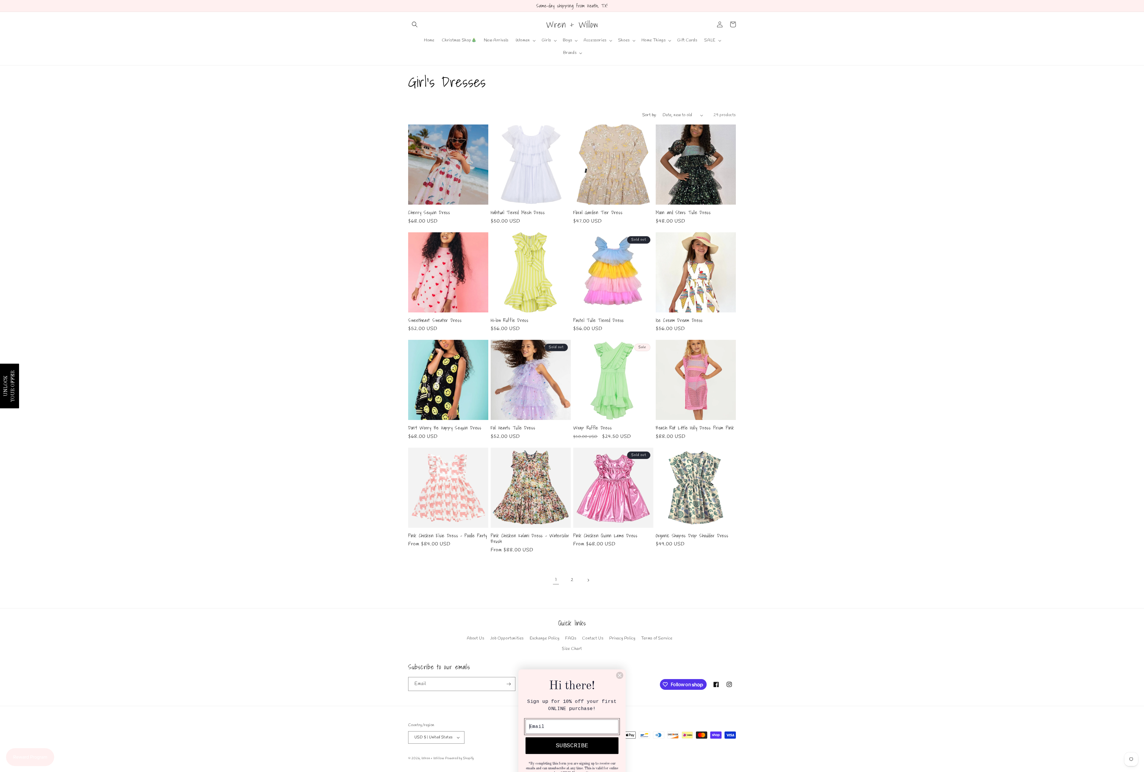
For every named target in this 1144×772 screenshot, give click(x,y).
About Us (475, 638)
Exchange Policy (544, 638)
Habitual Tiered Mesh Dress (518, 212)
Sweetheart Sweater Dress (434, 320)
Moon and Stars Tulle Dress (683, 212)
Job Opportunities (507, 638)
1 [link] (556, 580)
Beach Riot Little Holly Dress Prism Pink (695, 428)
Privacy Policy (622, 638)
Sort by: (649, 115)
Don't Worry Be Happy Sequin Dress (444, 428)
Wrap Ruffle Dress (592, 428)
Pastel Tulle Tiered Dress (598, 320)
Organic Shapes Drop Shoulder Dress (692, 535)
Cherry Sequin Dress (429, 212)
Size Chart (572, 649)
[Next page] (588, 580)
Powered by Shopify (459, 758)
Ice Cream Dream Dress (679, 320)
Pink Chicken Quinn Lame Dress (605, 535)
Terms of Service (657, 638)
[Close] (619, 662)
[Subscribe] (508, 684)
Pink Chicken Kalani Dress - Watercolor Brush (530, 538)
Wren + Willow (433, 758)
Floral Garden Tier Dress (597, 212)
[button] (414, 24)
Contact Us (592, 638)
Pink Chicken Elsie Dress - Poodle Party (447, 535)
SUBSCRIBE (572, 732)
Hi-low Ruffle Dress (510, 320)
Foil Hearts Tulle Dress (513, 428)
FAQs (570, 638)
